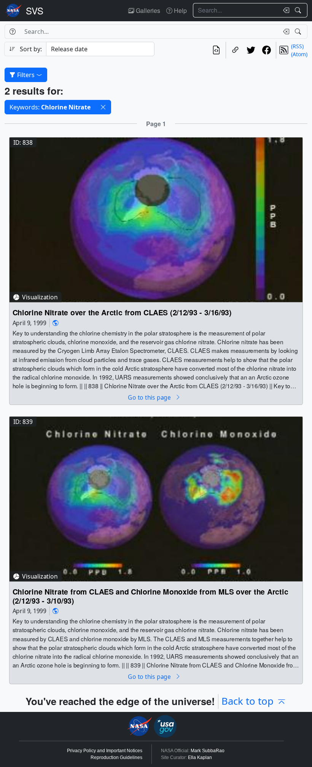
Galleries (147, 10)
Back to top (247, 701)
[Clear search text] (285, 10)
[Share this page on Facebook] (266, 50)
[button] (103, 107)
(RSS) (297, 46)
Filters (26, 75)
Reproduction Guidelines (116, 757)
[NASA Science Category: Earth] (56, 322)
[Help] (12, 31)
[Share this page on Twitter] (251, 50)
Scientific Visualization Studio (34, 10)
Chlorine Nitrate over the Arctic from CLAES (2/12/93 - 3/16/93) (122, 312)
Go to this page (150, 397)
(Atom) (299, 54)
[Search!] (298, 10)
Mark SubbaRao (207, 750)
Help (179, 10)
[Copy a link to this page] (235, 50)
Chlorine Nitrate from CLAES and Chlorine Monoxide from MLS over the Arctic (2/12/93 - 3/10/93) (150, 596)
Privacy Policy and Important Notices (104, 750)
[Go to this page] (156, 219)
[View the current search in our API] (216, 50)
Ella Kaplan (200, 757)
